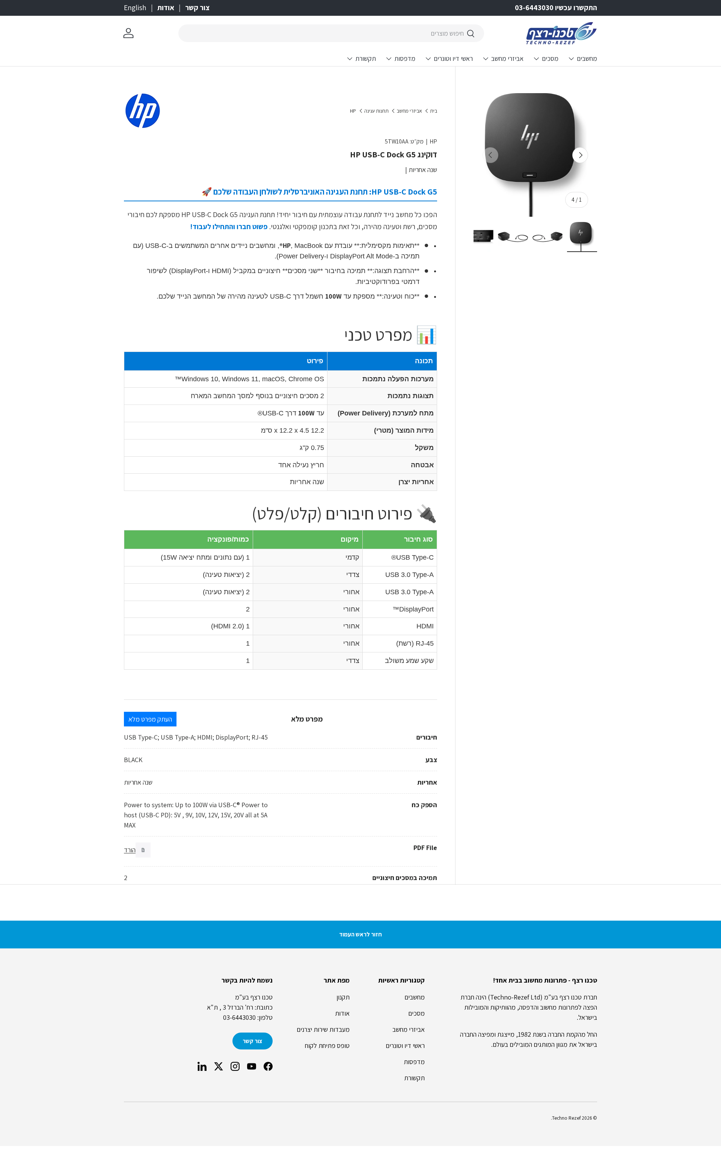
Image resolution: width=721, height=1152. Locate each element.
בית (433, 111)
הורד (130, 850)
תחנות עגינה (376, 111)
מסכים (550, 58)
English (135, 7)
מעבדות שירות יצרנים (323, 1029)
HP (353, 111)
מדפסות (404, 58)
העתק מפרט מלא (150, 719)
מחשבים (587, 58)
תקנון (343, 997)
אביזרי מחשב (507, 58)
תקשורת (365, 58)
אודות (165, 7)
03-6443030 (239, 1017)
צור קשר (197, 7)
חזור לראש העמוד (360, 934)
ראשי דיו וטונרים (453, 58)
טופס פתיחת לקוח (327, 1045)
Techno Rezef (566, 1117)
